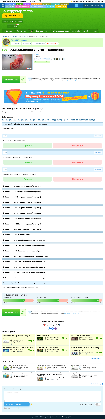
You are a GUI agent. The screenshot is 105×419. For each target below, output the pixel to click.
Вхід (88, 5)
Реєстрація (95, 5)
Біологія (24, 36)
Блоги (9, 1)
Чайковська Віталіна (19, 41)
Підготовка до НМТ (35, 1)
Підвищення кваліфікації (19, 1)
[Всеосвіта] (3, 5)
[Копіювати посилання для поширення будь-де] (49, 328)
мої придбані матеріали (71, 80)
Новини (4, 1)
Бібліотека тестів (15, 36)
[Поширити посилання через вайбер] (55, 328)
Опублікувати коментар (16, 404)
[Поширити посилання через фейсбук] (52, 328)
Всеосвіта (4, 36)
